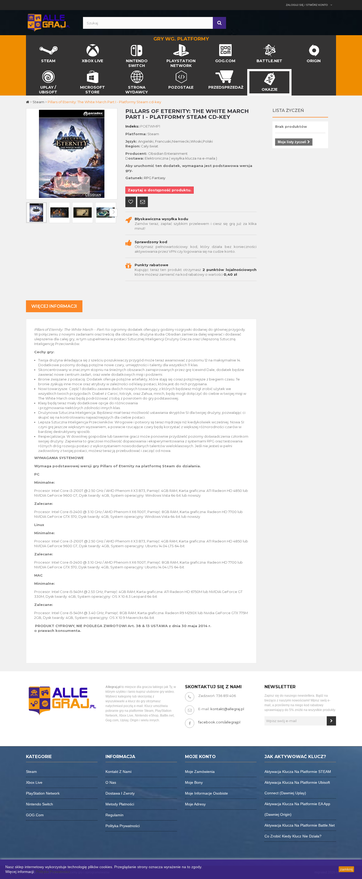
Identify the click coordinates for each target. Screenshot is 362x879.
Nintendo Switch (39, 804)
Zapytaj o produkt (142, 202)
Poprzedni (30, 213)
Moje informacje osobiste (206, 793)
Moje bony (194, 782)
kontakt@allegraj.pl (227, 709)
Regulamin (114, 815)
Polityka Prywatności (53, 871)
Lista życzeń (288, 110)
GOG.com (35, 815)
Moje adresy (195, 804)
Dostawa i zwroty (120, 793)
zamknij (346, 869)
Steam (31, 771)
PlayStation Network (43, 793)
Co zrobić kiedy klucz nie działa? (292, 836)
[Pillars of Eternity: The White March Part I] (36, 212)
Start (30, 45)
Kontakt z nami (118, 771)
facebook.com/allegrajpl (219, 722)
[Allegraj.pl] (48, 22)
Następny (113, 213)
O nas (110, 782)
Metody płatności (119, 804)
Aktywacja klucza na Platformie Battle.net (299, 825)
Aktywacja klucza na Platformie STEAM (297, 771)
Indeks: (132, 126)
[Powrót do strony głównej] (28, 102)
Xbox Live (34, 782)
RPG (147, 178)
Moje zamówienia (200, 771)
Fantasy (158, 178)
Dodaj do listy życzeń (130, 202)
